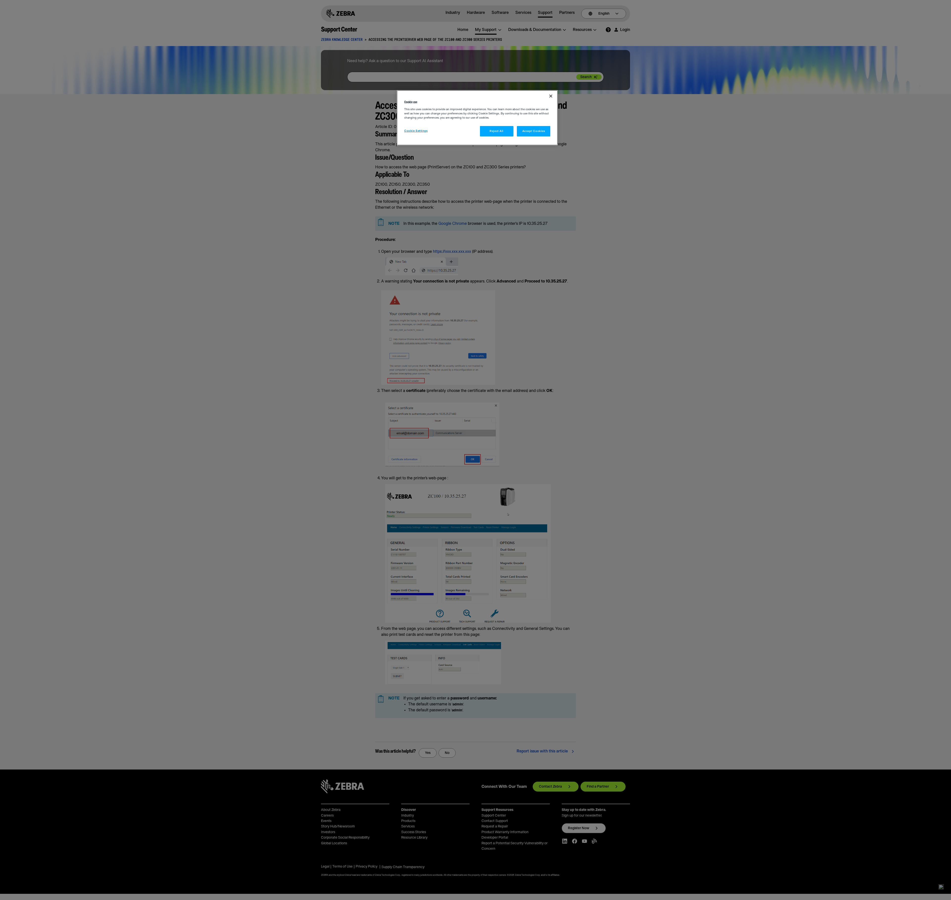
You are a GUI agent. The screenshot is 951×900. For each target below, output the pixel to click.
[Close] (550, 96)
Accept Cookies (533, 131)
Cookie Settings (416, 130)
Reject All (496, 131)
